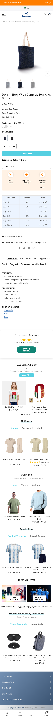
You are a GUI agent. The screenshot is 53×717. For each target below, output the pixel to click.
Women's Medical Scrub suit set (14, 460)
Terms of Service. (39, 708)
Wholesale (8, 310)
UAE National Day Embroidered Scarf (39, 408)
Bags (6, 317)
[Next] (49, 258)
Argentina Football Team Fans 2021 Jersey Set (39, 568)
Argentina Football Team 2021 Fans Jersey (14, 568)
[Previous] (3, 258)
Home (4, 22)
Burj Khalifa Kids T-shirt (14, 407)
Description (12, 258)
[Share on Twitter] (24, 248)
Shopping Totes (13, 113)
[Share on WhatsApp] (33, 248)
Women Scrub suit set (39, 459)
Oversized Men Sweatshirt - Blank (39, 517)
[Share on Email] (29, 248)
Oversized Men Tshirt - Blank (14, 516)
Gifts (6, 313)
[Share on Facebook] (19, 248)
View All (25, 375)
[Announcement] (25, 2)
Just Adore (13, 109)
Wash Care (31, 258)
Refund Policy (28, 708)
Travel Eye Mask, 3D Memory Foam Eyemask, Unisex (14, 656)
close (50, 3)
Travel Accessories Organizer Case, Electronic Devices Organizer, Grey (39, 657)
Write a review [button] (26, 349)
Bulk (22, 258)
